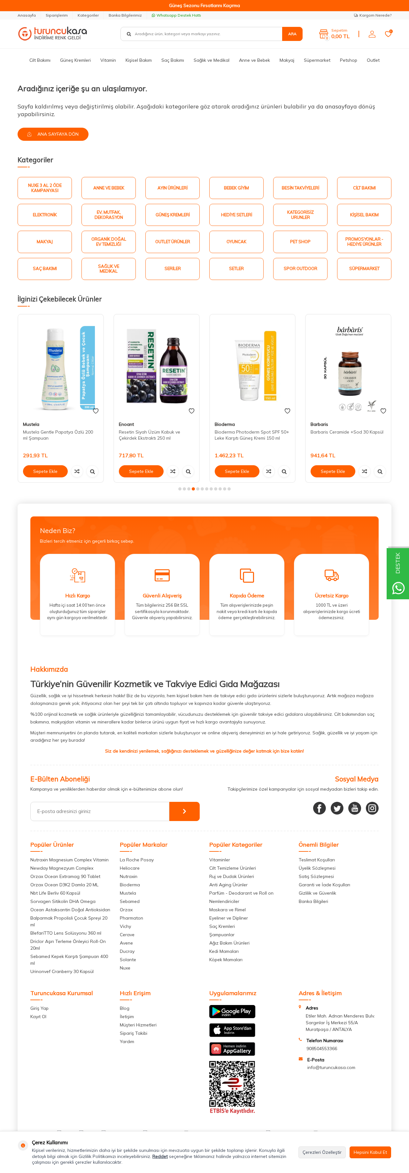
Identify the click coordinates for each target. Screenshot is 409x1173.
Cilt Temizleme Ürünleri (232, 868)
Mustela (31, 424)
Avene (126, 943)
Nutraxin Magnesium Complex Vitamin (69, 860)
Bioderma (225, 424)
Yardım (127, 1041)
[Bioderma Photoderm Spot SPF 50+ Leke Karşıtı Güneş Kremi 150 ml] (252, 366)
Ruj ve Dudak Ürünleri (231, 876)
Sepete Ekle (45, 471)
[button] (179, 489)
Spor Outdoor (300, 268)
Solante (128, 959)
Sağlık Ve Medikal (108, 269)
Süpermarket (317, 60)
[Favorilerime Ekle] (95, 411)
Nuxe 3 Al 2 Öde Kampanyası (45, 188)
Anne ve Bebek (254, 60)
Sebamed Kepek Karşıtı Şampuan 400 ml (69, 960)
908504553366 (321, 1048)
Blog (124, 1008)
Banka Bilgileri (313, 901)
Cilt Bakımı (39, 60)
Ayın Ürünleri (173, 187)
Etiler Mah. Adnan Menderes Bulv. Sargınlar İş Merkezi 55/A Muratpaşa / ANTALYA (340, 1022)
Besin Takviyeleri (300, 187)
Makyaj (287, 60)
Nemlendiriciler (224, 901)
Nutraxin (128, 876)
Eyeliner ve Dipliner (228, 918)
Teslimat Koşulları (317, 860)
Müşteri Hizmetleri (138, 1025)
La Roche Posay (137, 860)
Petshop (348, 60)
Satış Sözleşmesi (316, 876)
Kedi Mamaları (224, 951)
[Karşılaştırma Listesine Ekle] (77, 471)
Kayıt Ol (38, 1016)
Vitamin (108, 60)
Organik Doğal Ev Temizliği (108, 241)
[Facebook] (319, 808)
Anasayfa (27, 15)
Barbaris (319, 424)
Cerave (127, 935)
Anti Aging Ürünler (228, 885)
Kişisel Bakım (139, 60)
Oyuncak (236, 241)
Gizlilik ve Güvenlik (317, 893)
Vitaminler (219, 860)
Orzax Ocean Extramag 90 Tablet (65, 876)
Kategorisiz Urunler (300, 215)
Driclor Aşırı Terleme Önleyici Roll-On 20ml (68, 944)
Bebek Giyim (236, 187)
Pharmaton (131, 918)
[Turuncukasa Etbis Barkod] (232, 1112)
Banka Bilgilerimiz (125, 15)
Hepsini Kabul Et (370, 1152)
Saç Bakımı (172, 60)
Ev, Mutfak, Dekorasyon (109, 215)
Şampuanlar (222, 935)
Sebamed (130, 901)
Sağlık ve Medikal (211, 60)
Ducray (127, 951)
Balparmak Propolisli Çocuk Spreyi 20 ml (68, 921)
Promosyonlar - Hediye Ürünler (364, 241)
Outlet (373, 60)
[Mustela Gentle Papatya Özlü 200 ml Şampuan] (60, 366)
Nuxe (125, 968)
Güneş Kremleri (75, 60)
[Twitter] (337, 808)
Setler (236, 268)
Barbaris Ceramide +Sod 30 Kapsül (347, 432)
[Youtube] (354, 808)
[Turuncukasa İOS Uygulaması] (232, 1035)
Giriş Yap (39, 1008)
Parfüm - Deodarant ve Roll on (241, 893)
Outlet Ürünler (172, 241)
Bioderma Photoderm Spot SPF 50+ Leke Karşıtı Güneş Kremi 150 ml (252, 435)
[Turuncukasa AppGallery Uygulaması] (232, 1054)
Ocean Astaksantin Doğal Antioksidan (70, 910)
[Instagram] (372, 808)
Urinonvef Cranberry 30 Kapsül (62, 971)
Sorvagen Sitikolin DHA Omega (63, 901)
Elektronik (45, 214)
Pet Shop (300, 241)
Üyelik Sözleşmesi (317, 868)
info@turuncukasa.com (331, 1067)
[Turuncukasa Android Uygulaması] (232, 1016)
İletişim (127, 1016)
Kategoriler (88, 15)
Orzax (126, 910)
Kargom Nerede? (375, 15)
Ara (292, 33)
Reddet (160, 1156)
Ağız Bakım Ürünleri (229, 943)
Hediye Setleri (236, 214)
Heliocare (130, 868)
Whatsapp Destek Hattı (179, 15)
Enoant (126, 424)
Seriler (173, 268)
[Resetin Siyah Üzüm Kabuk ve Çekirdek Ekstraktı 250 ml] (156, 366)
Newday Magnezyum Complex (61, 868)
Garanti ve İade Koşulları (324, 885)
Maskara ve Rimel (227, 910)
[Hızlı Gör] (92, 471)
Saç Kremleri (222, 926)
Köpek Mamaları (226, 959)
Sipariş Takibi (133, 1033)
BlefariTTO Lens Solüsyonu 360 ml (65, 933)
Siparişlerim (57, 15)
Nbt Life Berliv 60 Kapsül (55, 893)
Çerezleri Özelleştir (322, 1152)
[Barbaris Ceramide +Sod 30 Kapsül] (348, 366)
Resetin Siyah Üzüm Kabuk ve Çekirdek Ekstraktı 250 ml (149, 435)
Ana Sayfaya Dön (57, 134)
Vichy (125, 926)
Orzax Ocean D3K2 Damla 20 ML (64, 885)
